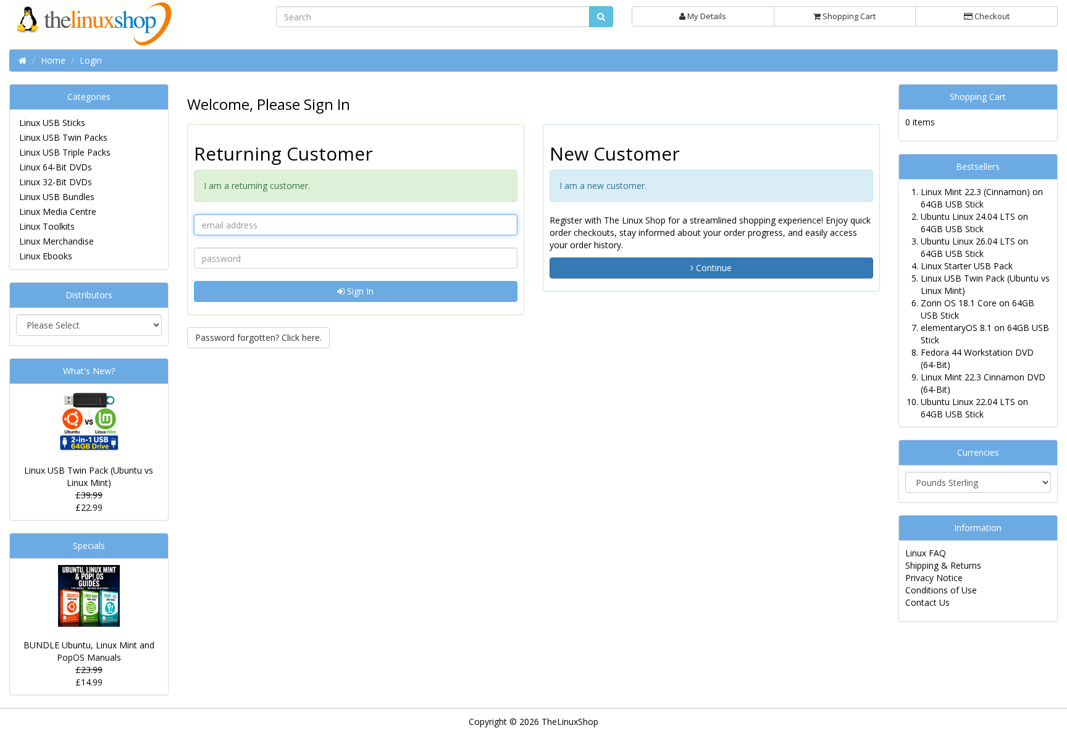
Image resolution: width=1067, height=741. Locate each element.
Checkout (991, 16)
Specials (89, 545)
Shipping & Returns (943, 565)
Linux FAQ (925, 553)
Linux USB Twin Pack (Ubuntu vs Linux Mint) (88, 476)
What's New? (89, 371)
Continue (712, 268)
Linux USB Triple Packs (65, 152)
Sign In (359, 291)
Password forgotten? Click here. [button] (258, 337)
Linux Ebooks (45, 256)
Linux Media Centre (57, 211)
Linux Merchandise (56, 241)
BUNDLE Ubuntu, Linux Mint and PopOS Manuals (88, 651)
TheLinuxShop (570, 721)
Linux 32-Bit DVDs (55, 182)
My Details (705, 16)
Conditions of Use (941, 590)
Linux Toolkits (47, 226)
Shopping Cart (848, 16)
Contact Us (927, 602)
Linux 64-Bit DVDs (55, 167)
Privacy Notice (934, 578)
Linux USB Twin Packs (63, 137)
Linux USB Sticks (52, 122)
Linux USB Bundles (56, 197)
